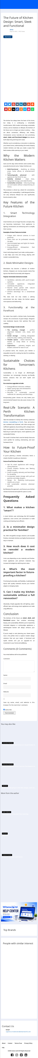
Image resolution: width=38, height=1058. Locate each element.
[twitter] (9, 104)
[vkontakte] (17, 104)
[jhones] (4, 1007)
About (3, 1043)
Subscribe (8, 710)
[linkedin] (21, 104)
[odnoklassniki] (21, 109)
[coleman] (4, 1013)
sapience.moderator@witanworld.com (18, 1032)
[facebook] (6, 104)
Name (5, 675)
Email (5, 683)
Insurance (5, 833)
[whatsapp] (32, 109)
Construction (5, 743)
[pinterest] (6, 109)
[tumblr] (25, 104)
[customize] (4, 972)
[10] (4, 960)
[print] (28, 109)
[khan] (4, 949)
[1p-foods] (4, 966)
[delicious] (17, 109)
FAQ (3, 1047)
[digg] (13, 109)
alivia (11, 30)
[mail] (25, 109)
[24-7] (4, 984)
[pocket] (9, 109)
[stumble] (28, 104)
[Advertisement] (19, 84)
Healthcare (8, 812)
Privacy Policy (28, 1043)
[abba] (4, 954)
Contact (10, 1043)
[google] (13, 104)
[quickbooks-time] (4, 1001)
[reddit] (32, 104)
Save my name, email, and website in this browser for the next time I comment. (19, 703)
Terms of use (18, 1043)
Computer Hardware (7, 855)
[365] (4, 995)
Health (4, 812)
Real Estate (10, 743)
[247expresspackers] (4, 990)
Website (6, 692)
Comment (6, 659)
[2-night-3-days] (4, 978)
